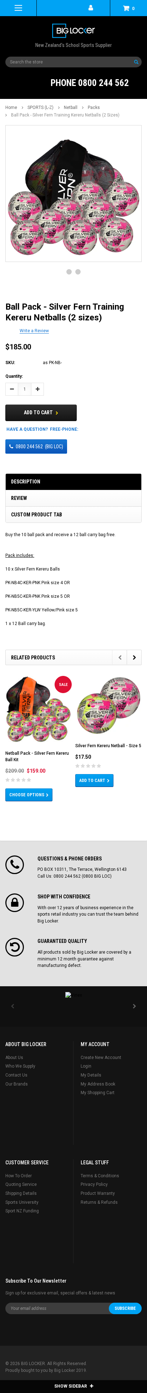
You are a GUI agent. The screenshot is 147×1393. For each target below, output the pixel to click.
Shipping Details (21, 1193)
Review (19, 498)
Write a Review (34, 330)
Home (11, 107)
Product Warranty (98, 1193)
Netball (70, 107)
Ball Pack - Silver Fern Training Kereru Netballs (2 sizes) (65, 115)
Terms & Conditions (100, 1175)
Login (86, 1066)
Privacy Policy (94, 1184)
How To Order (18, 1175)
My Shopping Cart (98, 1092)
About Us (14, 1057)
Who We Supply (20, 1066)
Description (25, 482)
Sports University (22, 1202)
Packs (94, 107)
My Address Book (98, 1084)
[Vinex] (73, 995)
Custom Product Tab (36, 514)
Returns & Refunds (99, 1202)
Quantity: (14, 376)
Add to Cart (39, 412)
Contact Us (16, 1075)
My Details (91, 1075)
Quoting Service (21, 1184)
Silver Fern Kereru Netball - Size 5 (108, 745)
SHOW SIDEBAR (71, 1386)
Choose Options (26, 794)
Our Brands (16, 1084)
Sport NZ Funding (22, 1210)
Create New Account (101, 1057)
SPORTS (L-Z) (40, 107)
